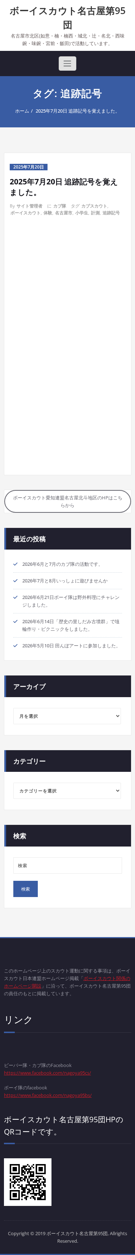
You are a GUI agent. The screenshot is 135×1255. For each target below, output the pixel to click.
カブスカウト (94, 206)
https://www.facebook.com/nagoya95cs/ (47, 1073)
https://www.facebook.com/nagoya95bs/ (48, 1095)
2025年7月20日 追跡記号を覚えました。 (78, 111)
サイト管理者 (29, 206)
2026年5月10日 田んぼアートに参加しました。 (71, 645)
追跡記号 (111, 213)
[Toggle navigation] (67, 63)
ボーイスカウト (25, 213)
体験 (48, 213)
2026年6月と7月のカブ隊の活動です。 (62, 564)
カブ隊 (59, 206)
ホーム (22, 111)
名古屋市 (63, 213)
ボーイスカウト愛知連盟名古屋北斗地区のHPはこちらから (67, 501)
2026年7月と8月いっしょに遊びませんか (65, 580)
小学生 (81, 213)
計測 (95, 213)
